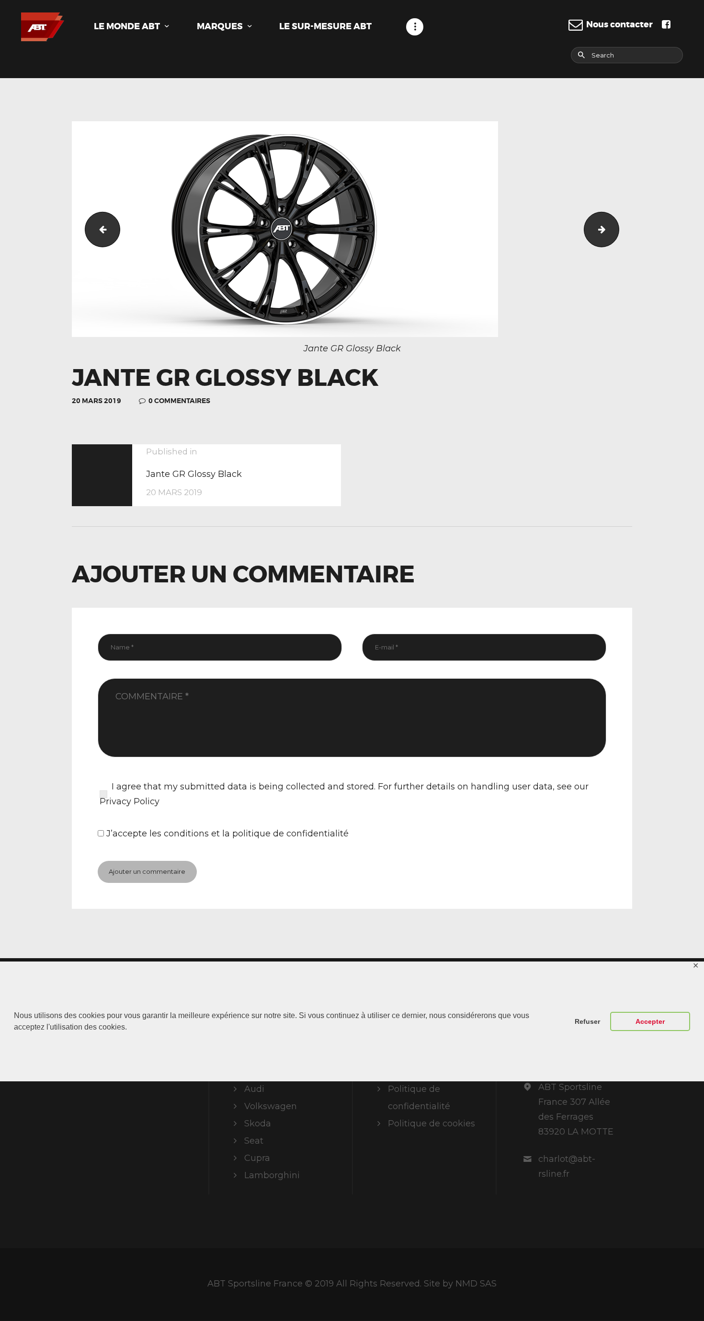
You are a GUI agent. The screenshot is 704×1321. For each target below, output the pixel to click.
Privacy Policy (129, 801)
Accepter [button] (650, 1021)
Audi (254, 1089)
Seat (253, 1141)
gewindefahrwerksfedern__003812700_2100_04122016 (614, 229)
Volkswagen (270, 1106)
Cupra (257, 1158)
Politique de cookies (431, 1123)
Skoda (257, 1123)
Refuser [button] (587, 1021)
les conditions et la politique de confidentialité (249, 833)
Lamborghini (272, 1175)
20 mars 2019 (96, 400)
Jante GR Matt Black (98, 229)
